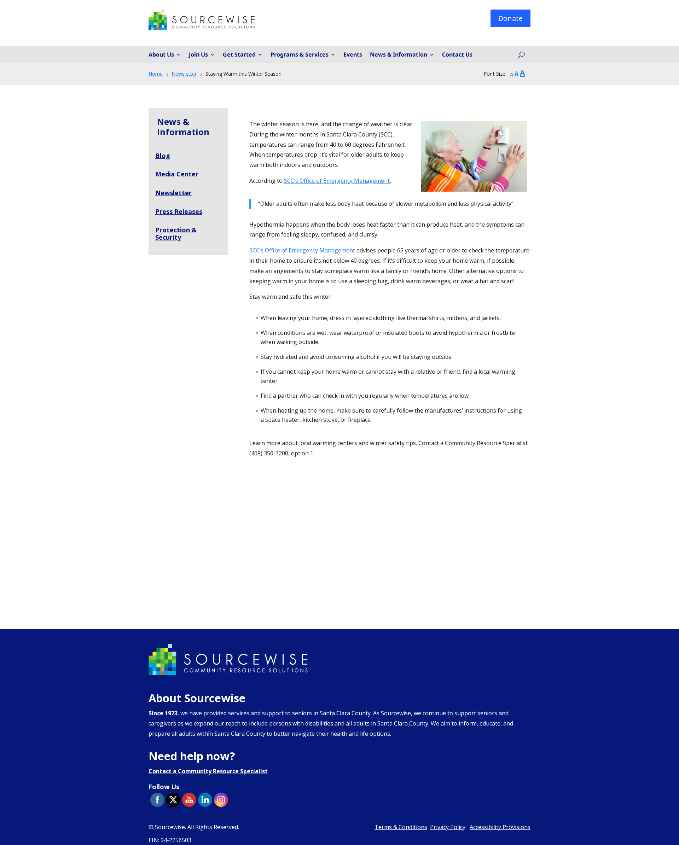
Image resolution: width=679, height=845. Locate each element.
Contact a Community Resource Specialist (208, 771)
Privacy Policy (447, 827)
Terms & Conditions (401, 827)
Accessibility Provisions (500, 827)
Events (352, 54)
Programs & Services (300, 54)
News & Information (398, 54)
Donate (510, 18)
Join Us (198, 54)
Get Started (239, 54)
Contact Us (457, 54)
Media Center (176, 174)
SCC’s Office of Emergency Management (337, 181)
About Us (161, 54)
